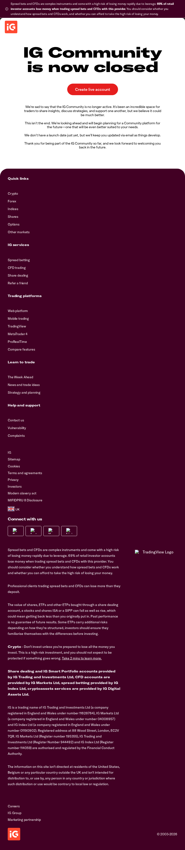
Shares (13, 216)
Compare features (21, 349)
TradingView (17, 326)
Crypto (13, 193)
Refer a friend (18, 283)
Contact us (16, 420)
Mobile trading (18, 318)
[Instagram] (33, 531)
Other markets (19, 232)
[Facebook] (16, 531)
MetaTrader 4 (17, 334)
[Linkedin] (69, 531)
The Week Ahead (20, 377)
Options (14, 224)
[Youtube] (51, 531)
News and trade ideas (24, 385)
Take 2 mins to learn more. (82, 658)
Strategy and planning (24, 392)
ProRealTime (17, 341)
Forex (12, 201)
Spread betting (19, 260)
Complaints (16, 435)
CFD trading (17, 268)
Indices (13, 209)
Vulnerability (17, 428)
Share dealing (18, 275)
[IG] (11, 27)
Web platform (18, 311)
